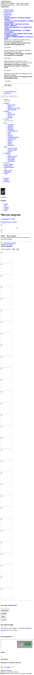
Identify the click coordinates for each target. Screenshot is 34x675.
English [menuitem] (12, 91)
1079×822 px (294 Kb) (9, 243)
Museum (7, 100)
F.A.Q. (6, 672)
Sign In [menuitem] (6, 93)
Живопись (9, 246)
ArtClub (8, 119)
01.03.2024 (10, 244)
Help (2, 672)
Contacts (15, 672)
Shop (5, 210)
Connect (6, 207)
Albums (6, 209)
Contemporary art (5, 219)
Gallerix (8, 667)
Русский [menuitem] (6, 91)
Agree (27, 644)
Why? (15, 605)
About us (10, 672)
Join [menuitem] (10, 93)
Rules (8, 673)
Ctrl (13, 249)
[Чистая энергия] (9, 222)
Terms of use (13, 673)
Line (5, 205)
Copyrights (29, 673)
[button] (8, 9)
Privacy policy (21, 673)
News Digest (8, 85)
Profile (6, 204)
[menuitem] (15, 91)
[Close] (18, 96)
